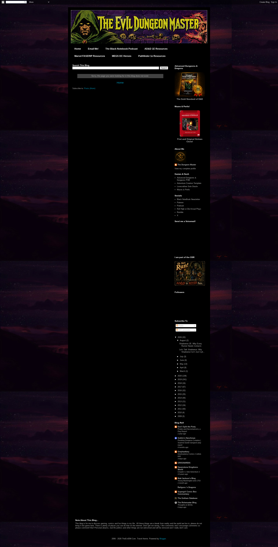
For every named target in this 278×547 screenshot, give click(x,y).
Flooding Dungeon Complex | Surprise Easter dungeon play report (189, 442)
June (182, 360)
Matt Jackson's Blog (187, 478)
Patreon (180, 202)
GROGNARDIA (184, 463)
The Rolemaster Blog (187, 502)
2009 (180, 416)
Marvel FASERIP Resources (89, 56)
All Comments (184, 330)
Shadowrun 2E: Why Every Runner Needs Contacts (190, 345)
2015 (180, 394)
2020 (180, 376)
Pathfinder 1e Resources (151, 56)
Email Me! (93, 49)
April (182, 367)
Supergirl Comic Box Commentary (187, 493)
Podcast (180, 206)
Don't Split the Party (187, 427)
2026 (180, 337)
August (183, 340)
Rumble (180, 212)
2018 (180, 383)
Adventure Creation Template (189, 183)
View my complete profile (185, 168)
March (183, 371)
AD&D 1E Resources (156, 49)
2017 (180, 387)
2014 (180, 398)
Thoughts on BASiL (185, 505)
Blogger (163, 539)
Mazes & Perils (183, 190)
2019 (180, 379)
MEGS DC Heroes (121, 56)
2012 (180, 405)
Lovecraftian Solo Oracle (187, 186)
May (182, 364)
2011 (180, 409)
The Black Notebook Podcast (121, 49)
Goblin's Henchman (186, 438)
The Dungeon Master (187, 165)
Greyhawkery (183, 452)
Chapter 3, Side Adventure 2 (189, 472)
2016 (180, 390)
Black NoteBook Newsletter (188, 199)
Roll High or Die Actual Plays (189, 209)
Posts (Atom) (89, 88)
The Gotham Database (187, 498)
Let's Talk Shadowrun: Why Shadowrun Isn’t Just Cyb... (192, 350)
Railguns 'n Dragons (187, 487)
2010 (180, 412)
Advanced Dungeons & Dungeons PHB (186, 179)
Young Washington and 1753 (189, 481)
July (182, 356)
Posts (180, 326)
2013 (180, 401)
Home (77, 49)
